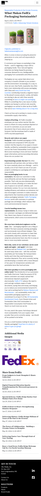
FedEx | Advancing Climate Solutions (25, 23)
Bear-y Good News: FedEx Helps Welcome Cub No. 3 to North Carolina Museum (19, 447)
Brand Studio (5, 492)
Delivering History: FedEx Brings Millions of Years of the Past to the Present (20, 417)
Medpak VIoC (21, 249)
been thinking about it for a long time (25, 109)
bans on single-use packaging (24, 99)
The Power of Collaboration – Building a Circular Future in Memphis (18, 427)
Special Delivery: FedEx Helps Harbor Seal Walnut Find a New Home (19, 398)
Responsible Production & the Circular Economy (21, 10)
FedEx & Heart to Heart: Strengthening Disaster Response (18, 407)
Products (4, 487)
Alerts (3, 490)
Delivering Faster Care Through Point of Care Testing (18, 437)
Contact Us (5, 477)
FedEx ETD (18, 281)
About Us (4, 480)
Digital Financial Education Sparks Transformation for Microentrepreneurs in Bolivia (19, 387)
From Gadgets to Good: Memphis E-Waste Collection (19, 376)
